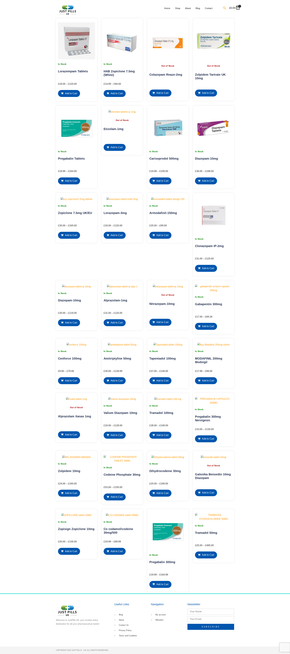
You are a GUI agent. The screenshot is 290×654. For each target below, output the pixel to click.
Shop (177, 8)
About (188, 8)
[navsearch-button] (225, 8)
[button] (69, 93)
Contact (209, 8)
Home (167, 8)
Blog (198, 8)
